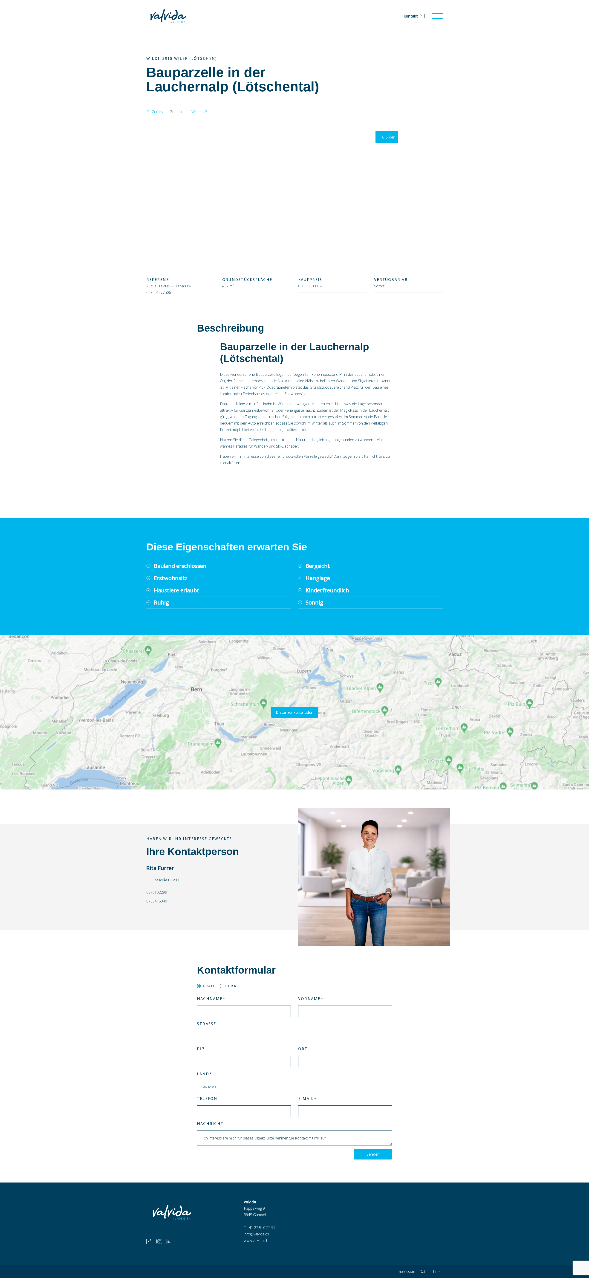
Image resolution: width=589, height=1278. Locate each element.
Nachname (209, 998)
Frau (208, 986)
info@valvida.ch (256, 1234)
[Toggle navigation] (437, 16)
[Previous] (154, 189)
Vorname (309, 998)
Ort (303, 1048)
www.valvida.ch (256, 1240)
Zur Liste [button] (177, 111)
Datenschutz (429, 1271)
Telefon (207, 1098)
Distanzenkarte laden (294, 712)
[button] (154, 112)
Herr (231, 986)
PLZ (201, 1048)
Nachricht (210, 1123)
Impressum (406, 1271)
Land (203, 1073)
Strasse (206, 1023)
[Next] (435, 189)
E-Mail (306, 1098)
